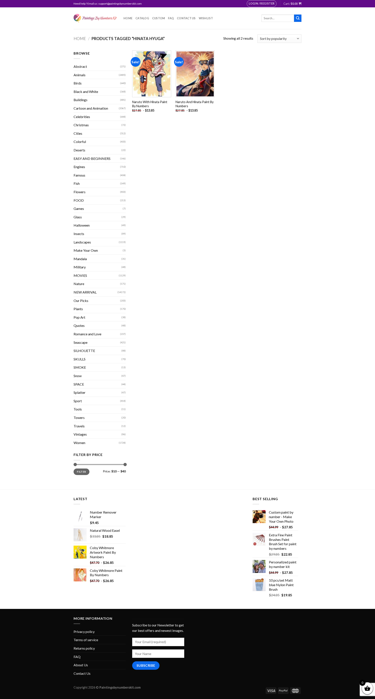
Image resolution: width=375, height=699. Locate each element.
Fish (77, 183)
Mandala (80, 259)
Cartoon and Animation (91, 108)
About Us (81, 665)
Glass (78, 217)
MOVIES (80, 275)
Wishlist (206, 18)
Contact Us (186, 18)
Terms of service (86, 640)
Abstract (80, 66)
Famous (79, 175)
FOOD (79, 200)
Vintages (80, 434)
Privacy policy (84, 631)
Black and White (86, 91)
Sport (78, 401)
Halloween (82, 225)
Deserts (79, 150)
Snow (78, 376)
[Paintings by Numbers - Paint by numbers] (95, 18)
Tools (78, 409)
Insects (79, 234)
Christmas (81, 125)
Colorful (80, 141)
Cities (78, 133)
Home (127, 18)
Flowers (80, 192)
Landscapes (82, 242)
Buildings (80, 100)
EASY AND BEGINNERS (92, 158)
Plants (78, 309)
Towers (79, 417)
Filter (81, 471)
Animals (80, 75)
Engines (79, 167)
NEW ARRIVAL (85, 292)
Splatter (80, 392)
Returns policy (84, 648)
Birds (78, 83)
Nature (79, 284)
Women (79, 443)
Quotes (79, 325)
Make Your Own (86, 250)
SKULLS (80, 359)
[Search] (297, 18)
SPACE (79, 384)
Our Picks (81, 300)
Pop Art (79, 317)
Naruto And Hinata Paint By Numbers (195, 104)
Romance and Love (87, 334)
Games (79, 208)
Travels (79, 426)
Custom (158, 18)
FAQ (171, 18)
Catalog (142, 18)
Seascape (80, 342)
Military (80, 267)
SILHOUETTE (84, 351)
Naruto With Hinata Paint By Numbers (149, 104)
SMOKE (80, 367)
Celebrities (82, 117)
